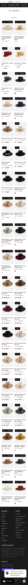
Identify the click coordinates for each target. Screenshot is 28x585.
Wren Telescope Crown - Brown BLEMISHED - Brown (7, 472)
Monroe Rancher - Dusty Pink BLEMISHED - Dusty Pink (7, 214)
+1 (10, 142)
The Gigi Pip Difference (20, 522)
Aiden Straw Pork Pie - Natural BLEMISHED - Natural (19, 38)
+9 (10, 297)
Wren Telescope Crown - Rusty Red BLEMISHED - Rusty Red (20, 498)
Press (3, 530)
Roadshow (4, 528)
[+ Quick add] (11, 59)
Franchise (4, 516)
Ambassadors (5, 523)
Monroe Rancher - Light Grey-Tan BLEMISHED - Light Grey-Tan (7, 241)
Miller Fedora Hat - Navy (7, 187)
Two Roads (17, 1)
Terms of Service (5, 535)
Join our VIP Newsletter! (21, 516)
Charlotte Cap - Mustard (20, 63)
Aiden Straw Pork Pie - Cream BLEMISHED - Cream (7, 38)
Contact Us (18, 514)
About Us (3, 514)
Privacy (3, 538)
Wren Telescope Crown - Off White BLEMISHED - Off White (7, 498)
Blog (3, 533)
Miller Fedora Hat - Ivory (20, 138)
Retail (3, 518)
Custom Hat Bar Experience (19, 519)
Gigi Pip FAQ (18, 534)
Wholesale (4, 521)
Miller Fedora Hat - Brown (8, 138)
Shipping (17, 527)
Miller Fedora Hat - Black (20, 162)
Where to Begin (19, 525)
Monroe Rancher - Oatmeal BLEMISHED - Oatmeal (7, 267)
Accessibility (4, 540)
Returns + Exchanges (20, 530)
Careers (3, 526)
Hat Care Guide (19, 537)
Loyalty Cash (18, 532)
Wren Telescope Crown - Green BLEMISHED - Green (20, 472)
